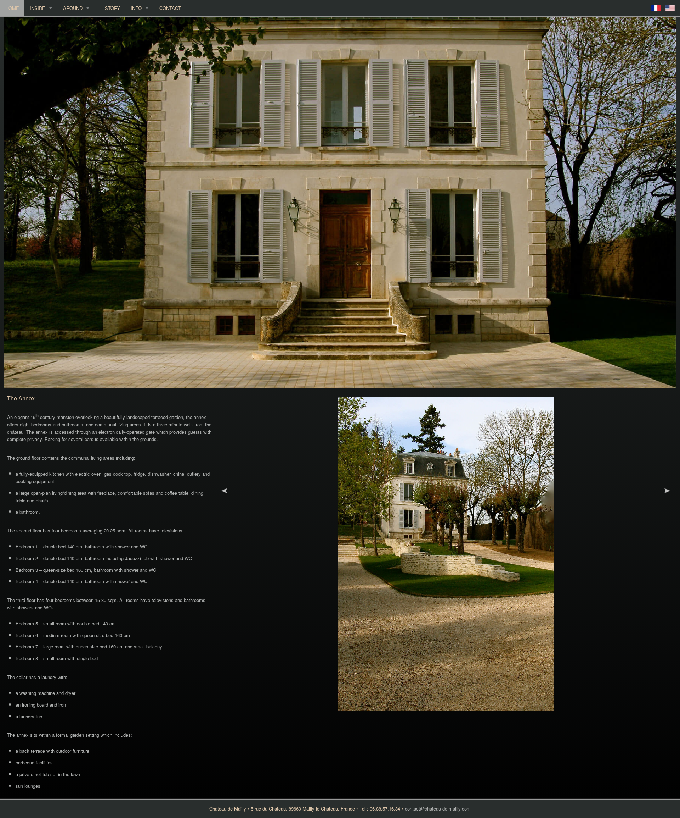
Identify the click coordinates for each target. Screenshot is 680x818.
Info (136, 8)
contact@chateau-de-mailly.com (438, 808)
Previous (224, 490)
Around (73, 8)
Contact (170, 8)
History (110, 8)
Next (667, 490)
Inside (37, 8)
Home (12, 8)
